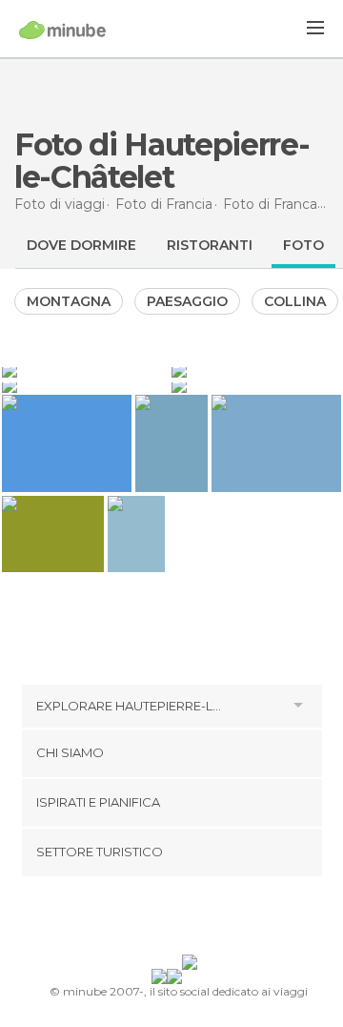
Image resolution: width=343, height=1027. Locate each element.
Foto (303, 245)
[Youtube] (216, 919)
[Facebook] (142, 919)
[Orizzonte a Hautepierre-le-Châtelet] (256, 370)
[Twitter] (166, 919)
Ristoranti (209, 245)
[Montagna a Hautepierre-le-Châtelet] (85, 385)
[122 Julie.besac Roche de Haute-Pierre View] (136, 534)
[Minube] (62, 29)
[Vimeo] (191, 919)
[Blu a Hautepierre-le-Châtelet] (85, 370)
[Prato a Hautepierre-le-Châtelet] (256, 385)
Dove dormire (81, 245)
